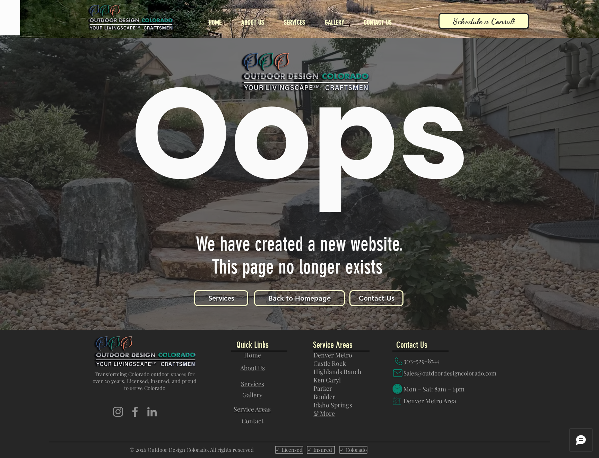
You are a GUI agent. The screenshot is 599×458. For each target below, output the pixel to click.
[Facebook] (135, 411)
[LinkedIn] (152, 411)
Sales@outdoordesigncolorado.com (449, 373)
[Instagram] (118, 411)
